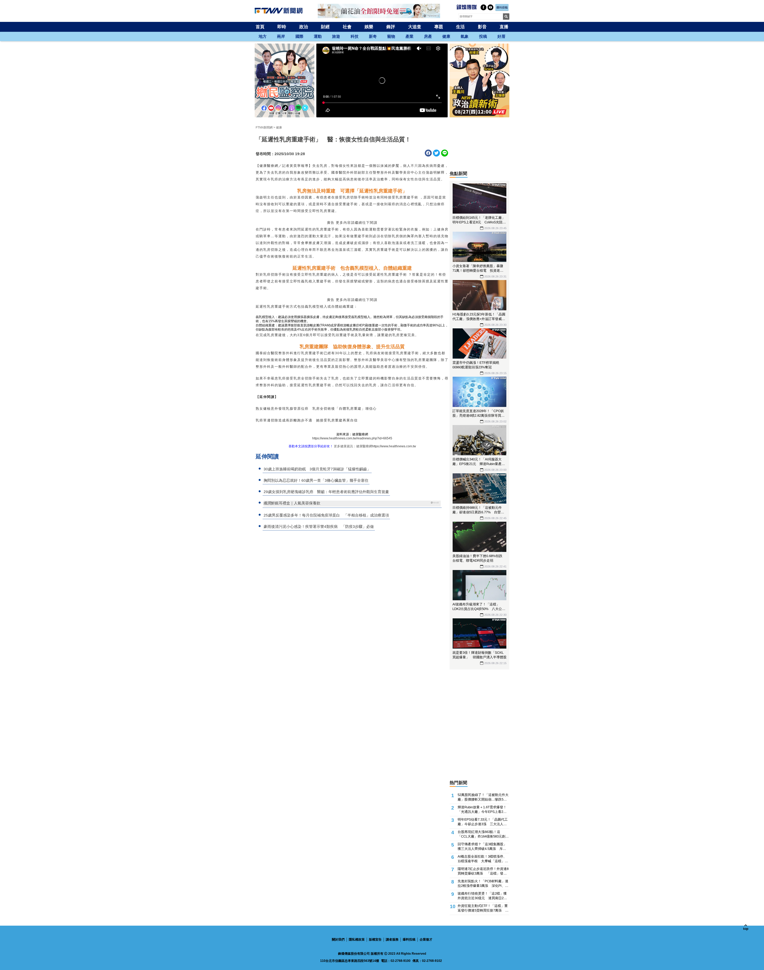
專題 (438, 26)
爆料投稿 (409, 939)
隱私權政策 (357, 939)
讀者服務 (392, 939)
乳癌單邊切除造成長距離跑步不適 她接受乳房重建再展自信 (307, 420)
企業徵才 (426, 939)
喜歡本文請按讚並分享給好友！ (310, 446)
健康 (446, 36)
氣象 (465, 36)
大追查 (414, 26)
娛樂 (368, 26)
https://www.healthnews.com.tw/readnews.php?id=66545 (352, 438)
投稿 (483, 36)
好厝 (501, 36)
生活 (460, 26)
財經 (325, 26)
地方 (263, 36)
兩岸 (281, 36)
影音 (482, 26)
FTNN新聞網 (264, 127)
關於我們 (338, 939)
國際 (299, 36)
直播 (504, 26)
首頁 (260, 26)
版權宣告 (375, 939)
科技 (355, 36)
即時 (281, 26)
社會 (347, 26)
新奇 (373, 36)
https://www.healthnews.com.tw (394, 446)
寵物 (391, 36)
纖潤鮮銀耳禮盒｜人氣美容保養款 (292, 503)
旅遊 (336, 36)
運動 (318, 36)
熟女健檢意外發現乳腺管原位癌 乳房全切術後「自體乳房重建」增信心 (316, 409)
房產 (428, 36)
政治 (303, 26)
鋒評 (390, 26)
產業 (409, 36)
